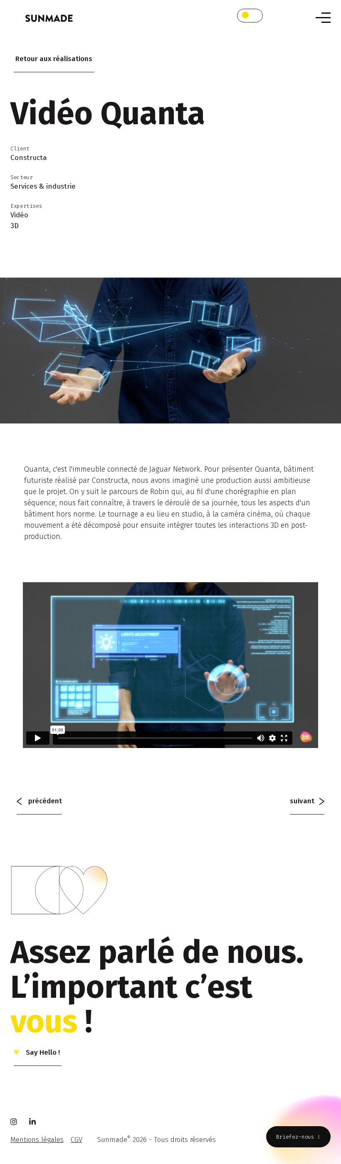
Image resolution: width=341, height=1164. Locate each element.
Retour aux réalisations (54, 58)
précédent (44, 801)
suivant (304, 801)
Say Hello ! (42, 1052)
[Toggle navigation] (323, 18)
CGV (76, 1139)
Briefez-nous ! (298, 1136)
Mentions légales (37, 1139)
